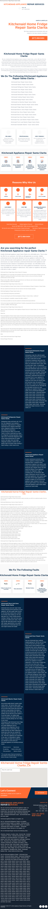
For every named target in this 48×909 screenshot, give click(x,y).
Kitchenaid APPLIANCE (24, 4)
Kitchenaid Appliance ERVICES (12, 804)
